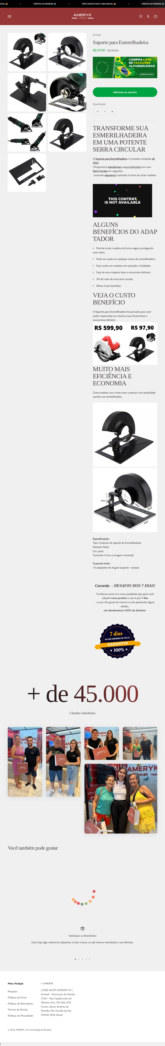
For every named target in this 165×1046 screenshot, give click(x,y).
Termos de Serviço (18, 1009)
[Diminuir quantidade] (97, 111)
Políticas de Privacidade (20, 1015)
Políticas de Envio (17, 997)
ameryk (97, 34)
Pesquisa (12, 991)
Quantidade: (99, 104)
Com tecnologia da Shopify (38, 1029)
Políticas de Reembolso (20, 1003)
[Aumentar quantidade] (112, 111)
